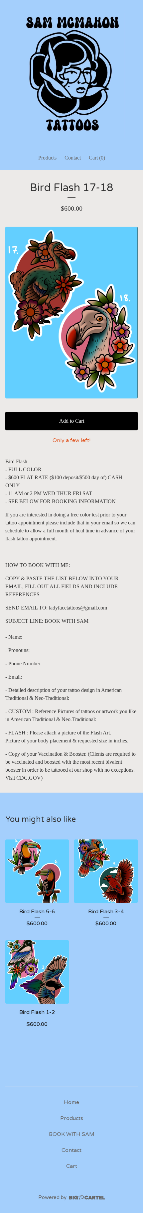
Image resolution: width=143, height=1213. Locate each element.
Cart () (97, 158)
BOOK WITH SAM (71, 1134)
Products (47, 158)
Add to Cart (71, 421)
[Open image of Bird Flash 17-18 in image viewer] (71, 312)
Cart (71, 1166)
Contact (73, 158)
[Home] (71, 74)
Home (71, 1102)
